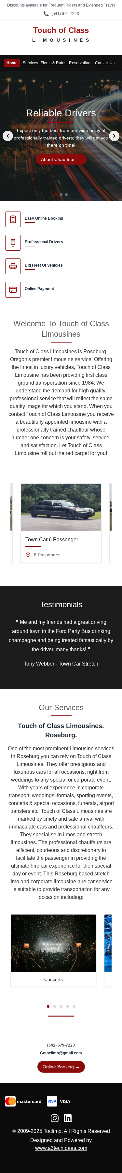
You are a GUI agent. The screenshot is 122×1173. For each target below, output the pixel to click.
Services (30, 63)
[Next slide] (114, 136)
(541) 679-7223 (61, 13)
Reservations (80, 63)
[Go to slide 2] (61, 194)
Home (12, 63)
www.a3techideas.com (61, 1148)
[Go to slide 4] (67, 1006)
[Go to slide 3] (66, 194)
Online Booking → (61, 1066)
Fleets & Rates (53, 63)
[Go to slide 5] (74, 1006)
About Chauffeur (58, 159)
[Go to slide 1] (56, 194)
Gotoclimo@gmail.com (61, 1053)
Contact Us (105, 63)
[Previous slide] (8, 136)
